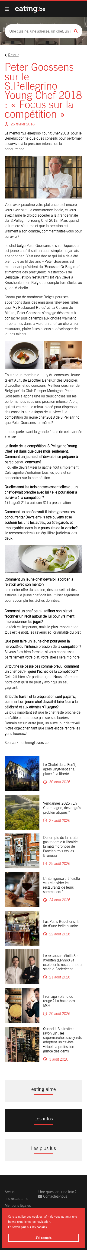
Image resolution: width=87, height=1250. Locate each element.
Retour (13, 55)
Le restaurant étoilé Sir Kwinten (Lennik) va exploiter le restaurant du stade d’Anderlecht (62, 962)
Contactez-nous (55, 1196)
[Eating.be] (30, 9)
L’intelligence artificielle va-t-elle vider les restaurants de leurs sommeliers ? (61, 885)
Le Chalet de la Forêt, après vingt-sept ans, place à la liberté (59, 769)
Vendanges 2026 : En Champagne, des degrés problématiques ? (62, 807)
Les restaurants (16, 1198)
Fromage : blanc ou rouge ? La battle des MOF (59, 1001)
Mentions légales (18, 1205)
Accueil (10, 1192)
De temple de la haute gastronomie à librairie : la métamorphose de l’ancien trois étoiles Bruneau (61, 846)
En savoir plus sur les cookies (27, 1227)
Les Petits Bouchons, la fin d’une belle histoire (61, 923)
